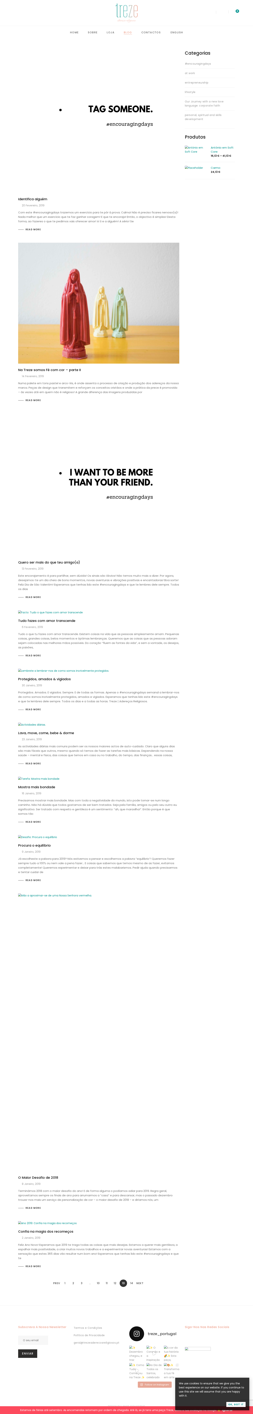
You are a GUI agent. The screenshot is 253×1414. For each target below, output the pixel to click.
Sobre (92, 32)
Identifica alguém (32, 199)
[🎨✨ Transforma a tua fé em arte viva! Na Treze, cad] (171, 1370)
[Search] (211, 13)
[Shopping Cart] (233, 12)
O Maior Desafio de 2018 (38, 1177)
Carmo (215, 168)
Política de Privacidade (89, 1335)
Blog (128, 32)
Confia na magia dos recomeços (45, 1231)
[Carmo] (194, 168)
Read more (33, 229)
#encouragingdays (198, 64)
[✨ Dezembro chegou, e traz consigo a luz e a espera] (137, 1353)
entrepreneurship (197, 82)
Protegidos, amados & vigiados (44, 679)
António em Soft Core (222, 150)
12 (115, 1283)
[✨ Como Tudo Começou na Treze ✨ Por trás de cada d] (137, 1370)
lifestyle (190, 92)
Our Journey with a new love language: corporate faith (204, 103)
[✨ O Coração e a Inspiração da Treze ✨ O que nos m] (154, 1353)
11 (107, 1283)
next (140, 1283)
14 (131, 1283)
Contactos (151, 32)
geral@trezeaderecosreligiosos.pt (96, 1343)
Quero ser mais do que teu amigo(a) (49, 562)
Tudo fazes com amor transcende (46, 620)
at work (190, 73)
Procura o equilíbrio (34, 845)
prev (56, 1283)
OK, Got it (236, 1404)
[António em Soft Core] (196, 147)
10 (98, 1283)
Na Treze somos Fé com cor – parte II (49, 370)
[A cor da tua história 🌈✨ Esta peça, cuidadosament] (171, 1353)
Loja (110, 32)
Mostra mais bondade (36, 787)
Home (74, 32)
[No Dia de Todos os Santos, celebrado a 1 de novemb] (154, 1370)
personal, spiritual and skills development (203, 117)
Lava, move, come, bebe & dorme (46, 733)
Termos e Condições (88, 1328)
